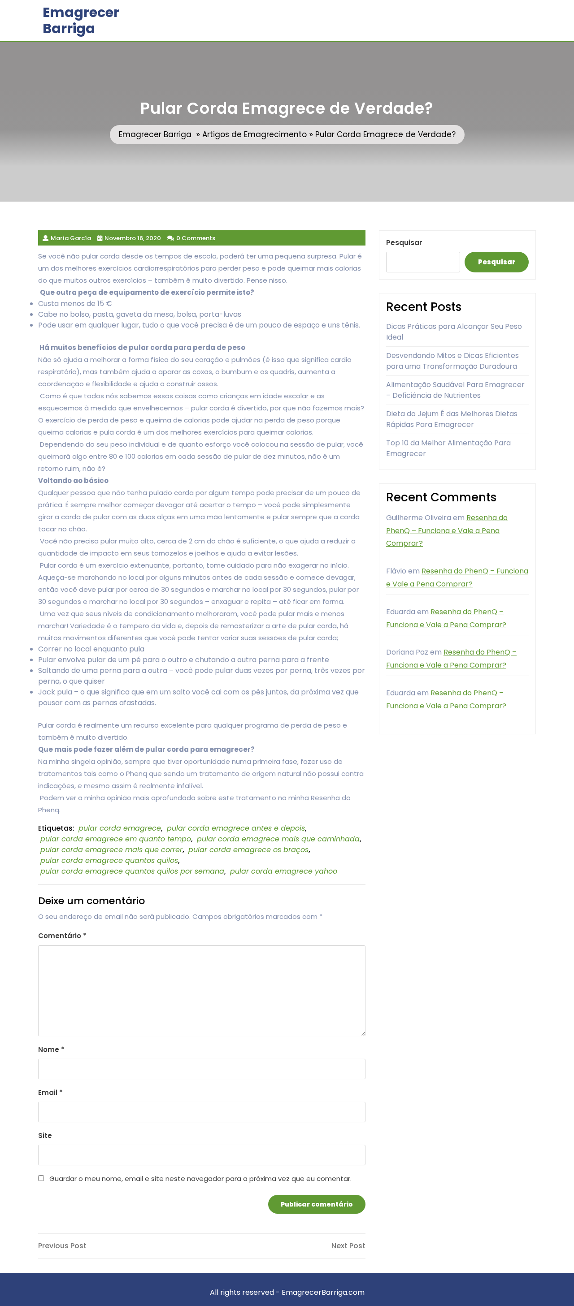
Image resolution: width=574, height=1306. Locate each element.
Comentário (62, 935)
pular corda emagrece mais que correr (111, 850)
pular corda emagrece (119, 828)
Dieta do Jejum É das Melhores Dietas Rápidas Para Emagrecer (451, 419)
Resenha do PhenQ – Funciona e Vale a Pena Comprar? (447, 531)
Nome (51, 1049)
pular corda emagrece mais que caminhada (278, 839)
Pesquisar (404, 242)
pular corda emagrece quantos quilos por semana (132, 871)
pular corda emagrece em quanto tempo (115, 839)
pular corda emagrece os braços (248, 850)
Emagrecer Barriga (81, 20)
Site (45, 1135)
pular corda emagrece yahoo (283, 871)
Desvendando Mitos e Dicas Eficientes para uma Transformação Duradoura (452, 360)
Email (50, 1092)
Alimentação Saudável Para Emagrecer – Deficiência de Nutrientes (455, 390)
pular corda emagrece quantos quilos (109, 860)
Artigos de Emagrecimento (254, 134)
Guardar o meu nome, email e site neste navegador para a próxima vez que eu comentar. (200, 1178)
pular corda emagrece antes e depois (236, 828)
